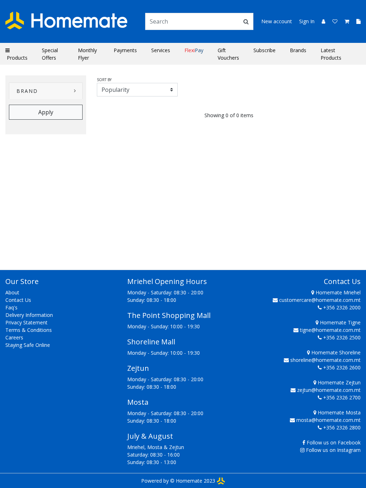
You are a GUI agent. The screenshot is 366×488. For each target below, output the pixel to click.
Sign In (307, 21)
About (12, 292)
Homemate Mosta (338, 412)
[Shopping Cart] (345, 21)
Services (160, 50)
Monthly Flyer (87, 54)
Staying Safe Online (27, 345)
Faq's (11, 307)
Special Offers (50, 54)
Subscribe (264, 50)
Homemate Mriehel (337, 292)
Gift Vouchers (228, 54)
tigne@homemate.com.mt (330, 330)
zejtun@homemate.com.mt (329, 390)
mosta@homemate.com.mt (328, 420)
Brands (298, 50)
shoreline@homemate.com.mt (325, 360)
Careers (14, 337)
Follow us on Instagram (333, 450)
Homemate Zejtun (338, 382)
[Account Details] (320, 21)
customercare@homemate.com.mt (320, 300)
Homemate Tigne (339, 322)
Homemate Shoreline (335, 352)
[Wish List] (333, 21)
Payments (125, 50)
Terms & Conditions (28, 330)
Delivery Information (29, 315)
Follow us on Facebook (334, 442)
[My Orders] (356, 21)
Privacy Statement (26, 322)
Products (16, 57)
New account (276, 21)
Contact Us (18, 300)
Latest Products (331, 54)
